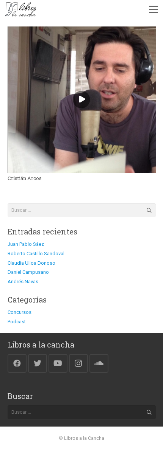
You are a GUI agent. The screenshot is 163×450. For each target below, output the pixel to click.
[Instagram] (78, 363)
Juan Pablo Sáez (26, 244)
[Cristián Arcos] (82, 31)
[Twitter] (37, 363)
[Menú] (153, 9)
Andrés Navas (23, 281)
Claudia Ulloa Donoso (31, 263)
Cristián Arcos (25, 178)
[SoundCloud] (98, 363)
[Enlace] (20, 9)
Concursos (19, 312)
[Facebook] (17, 363)
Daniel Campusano (28, 272)
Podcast (17, 321)
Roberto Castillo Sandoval (36, 253)
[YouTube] (58, 363)
